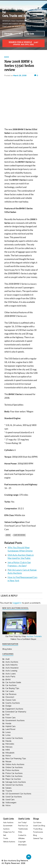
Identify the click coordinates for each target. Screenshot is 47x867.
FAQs (20, 832)
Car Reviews (19, 535)
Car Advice (37, 822)
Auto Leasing (11, 670)
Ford (7, 714)
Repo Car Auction (13, 779)
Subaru (8, 788)
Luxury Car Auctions (14, 738)
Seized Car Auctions (14, 785)
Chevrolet (9, 697)
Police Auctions (12, 770)
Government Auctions (15, 720)
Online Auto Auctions (14, 764)
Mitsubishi (9, 752)
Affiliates (21, 838)
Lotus (8, 735)
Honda (8, 723)
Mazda (8, 741)
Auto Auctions (11, 662)
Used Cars (10, 799)
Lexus (8, 732)
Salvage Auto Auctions (15, 782)
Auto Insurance (12, 667)
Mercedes (9, 743)
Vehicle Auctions (9, 842)
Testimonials (23, 829)
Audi (7, 659)
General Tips (38, 838)
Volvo (8, 805)
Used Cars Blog (39, 826)
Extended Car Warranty (15, 711)
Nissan (8, 761)
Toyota (8, 790)
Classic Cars (10, 700)
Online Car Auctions (14, 767)
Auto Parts (10, 676)
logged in (17, 602)
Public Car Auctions (13, 776)
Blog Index (7, 649)
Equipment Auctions (14, 708)
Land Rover (10, 729)
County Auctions (12, 703)
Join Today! (22, 822)
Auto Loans (10, 673)
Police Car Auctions (14, 773)
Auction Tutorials (34, 636)
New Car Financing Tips (15, 758)
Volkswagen (10, 802)
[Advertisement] (23, 103)
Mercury (8, 747)
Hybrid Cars (10, 726)
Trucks (5, 838)
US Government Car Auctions (18, 793)
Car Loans (9, 691)
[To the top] (28, 856)
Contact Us (22, 835)
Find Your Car (23, 826)
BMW (6, 57)
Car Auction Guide (13, 682)
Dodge (8, 705)
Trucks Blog (37, 829)
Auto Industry (11, 664)
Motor (8, 755)
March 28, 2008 (19, 75)
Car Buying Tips (12, 688)
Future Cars (10, 717)
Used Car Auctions (13, 796)
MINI (7, 749)
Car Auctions (11, 685)
